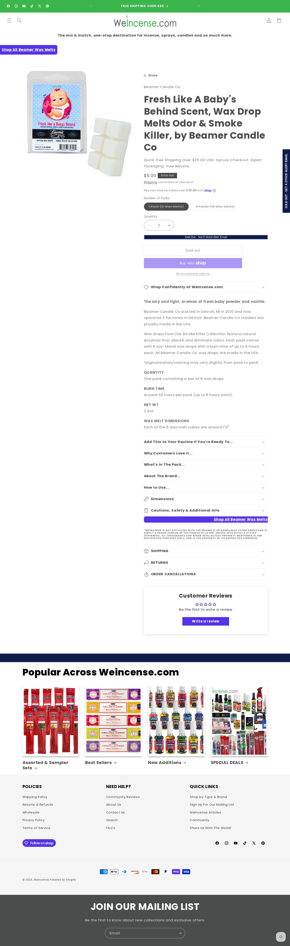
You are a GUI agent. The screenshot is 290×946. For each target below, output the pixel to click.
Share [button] (153, 75)
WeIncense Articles (205, 812)
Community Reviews (123, 797)
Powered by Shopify (63, 879)
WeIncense (41, 879)
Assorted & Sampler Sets (46, 765)
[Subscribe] (180, 933)
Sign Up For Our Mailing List (212, 804)
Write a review (206, 621)
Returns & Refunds (38, 804)
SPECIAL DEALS (227, 762)
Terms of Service (37, 828)
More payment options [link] (193, 273)
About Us (113, 804)
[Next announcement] (199, 6)
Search (112, 820)
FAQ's (110, 828)
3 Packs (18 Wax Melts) (218, 207)
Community (199, 820)
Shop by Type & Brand (208, 797)
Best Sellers (98, 762)
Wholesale (31, 812)
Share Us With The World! (210, 828)
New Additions (165, 762)
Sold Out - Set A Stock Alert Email (206, 237)
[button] (9, 20)
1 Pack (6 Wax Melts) (169, 207)
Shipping (150, 182)
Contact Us (115, 812)
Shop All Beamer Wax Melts (29, 49)
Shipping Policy (35, 797)
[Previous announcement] (91, 6)
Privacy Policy (34, 820)
